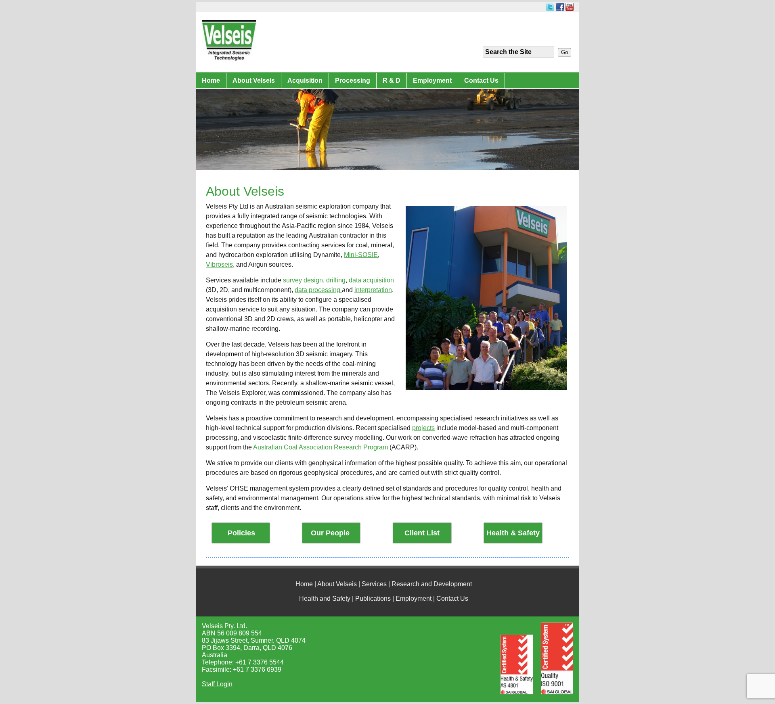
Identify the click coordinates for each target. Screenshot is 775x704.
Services (374, 584)
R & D (391, 80)
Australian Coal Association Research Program (320, 447)
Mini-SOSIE (361, 254)
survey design (303, 280)
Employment (432, 80)
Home (211, 80)
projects (423, 427)
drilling (336, 280)
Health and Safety (324, 598)
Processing (352, 80)
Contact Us (481, 80)
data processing (318, 289)
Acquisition (305, 80)
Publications (373, 598)
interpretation (373, 289)
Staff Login (217, 684)
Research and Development (432, 584)
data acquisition (371, 280)
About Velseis (253, 80)
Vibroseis (219, 264)
